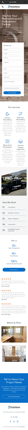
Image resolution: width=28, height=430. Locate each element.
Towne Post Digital (21, 426)
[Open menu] (25, 2)
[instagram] (18, 421)
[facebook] (10, 421)
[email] (14, 421)
